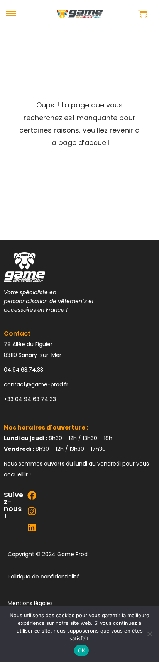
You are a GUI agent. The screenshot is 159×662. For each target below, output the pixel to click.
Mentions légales (30, 603)
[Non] (149, 634)
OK (81, 650)
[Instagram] (32, 511)
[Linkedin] (32, 528)
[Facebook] (32, 495)
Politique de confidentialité (44, 576)
